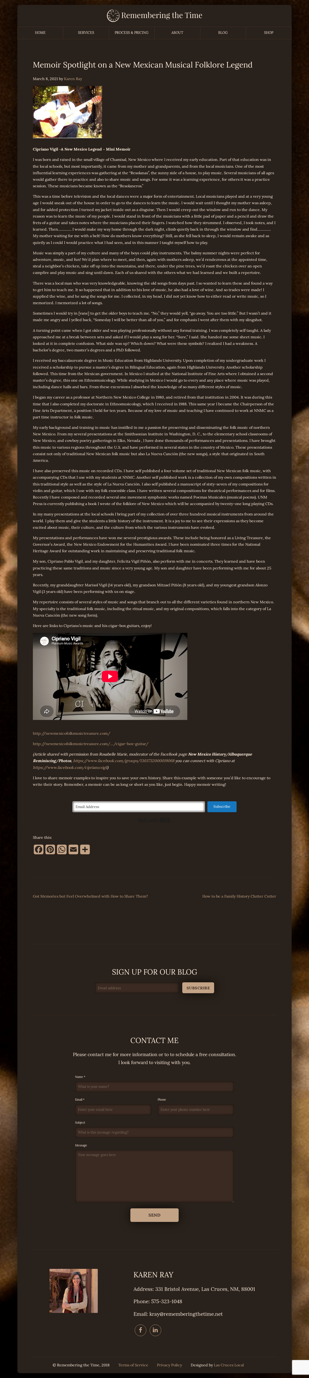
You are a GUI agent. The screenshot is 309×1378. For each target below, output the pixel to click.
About (177, 33)
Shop (268, 33)
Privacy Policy (169, 1365)
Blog (223, 33)
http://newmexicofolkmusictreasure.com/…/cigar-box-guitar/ (90, 744)
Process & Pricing (131, 33)
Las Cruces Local (229, 1365)
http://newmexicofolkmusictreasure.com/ (71, 733)
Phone (162, 1099)
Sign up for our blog (154, 972)
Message (81, 1145)
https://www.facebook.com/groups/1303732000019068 (123, 760)
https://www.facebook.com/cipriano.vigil (70, 767)
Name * (80, 1077)
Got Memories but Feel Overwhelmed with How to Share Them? (90, 896)
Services (86, 33)
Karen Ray (73, 78)
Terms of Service (133, 1365)
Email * (79, 1099)
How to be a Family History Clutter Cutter (239, 896)
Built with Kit (155, 820)
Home (40, 33)
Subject (80, 1122)
